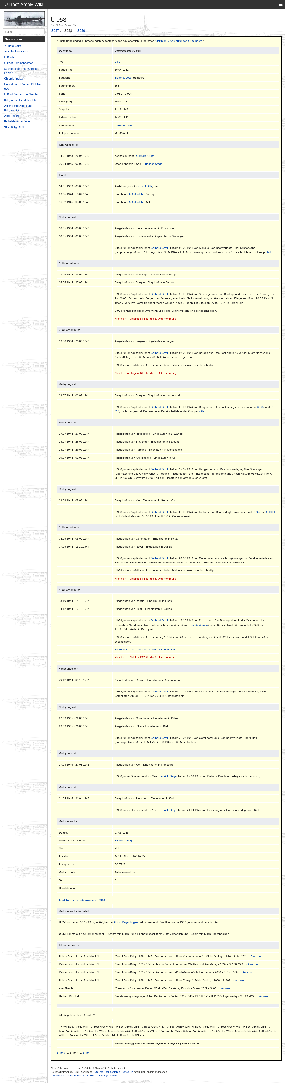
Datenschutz (57, 1075)
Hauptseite (14, 46)
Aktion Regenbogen (126, 922)
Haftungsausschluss (109, 1075)
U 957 (55, 30)
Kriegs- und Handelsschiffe (20, 100)
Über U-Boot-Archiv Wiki (81, 1075)
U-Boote (9, 57)
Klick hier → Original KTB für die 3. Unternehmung (145, 578)
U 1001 (270, 512)
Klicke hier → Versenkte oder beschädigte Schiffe (145, 649)
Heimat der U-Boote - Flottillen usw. (22, 86)
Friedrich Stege (152, 163)
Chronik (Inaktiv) (14, 78)
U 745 (256, 512)
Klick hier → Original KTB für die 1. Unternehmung (145, 318)
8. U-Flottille (136, 194)
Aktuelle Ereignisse (16, 51)
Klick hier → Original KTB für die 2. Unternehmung (145, 373)
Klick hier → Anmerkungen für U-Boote (178, 40)
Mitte (270, 252)
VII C (118, 61)
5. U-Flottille (144, 186)
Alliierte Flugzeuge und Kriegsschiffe (18, 108)
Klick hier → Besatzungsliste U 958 (82, 899)
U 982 (260, 407)
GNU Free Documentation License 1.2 (113, 1072)
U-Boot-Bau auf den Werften (21, 94)
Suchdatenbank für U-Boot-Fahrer (21, 71)
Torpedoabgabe (198, 624)
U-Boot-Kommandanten (18, 63)
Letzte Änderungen (19, 121)
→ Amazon (254, 956)
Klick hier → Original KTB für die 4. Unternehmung (145, 657)
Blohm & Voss (123, 77)
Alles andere (12, 116)
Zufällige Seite (16, 127)
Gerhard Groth (124, 125)
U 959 (81, 30)
